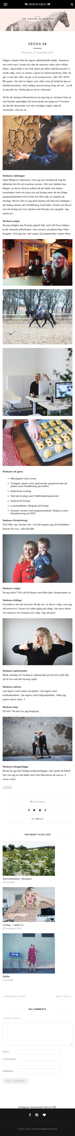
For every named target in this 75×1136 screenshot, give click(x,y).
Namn (6, 1051)
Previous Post (15, 996)
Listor (7, 787)
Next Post (63, 996)
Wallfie (6, 976)
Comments (37, 801)
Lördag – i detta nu (13, 925)
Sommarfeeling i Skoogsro (17, 878)
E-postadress (9, 1061)
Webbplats (8, 1071)
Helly (39, 819)
